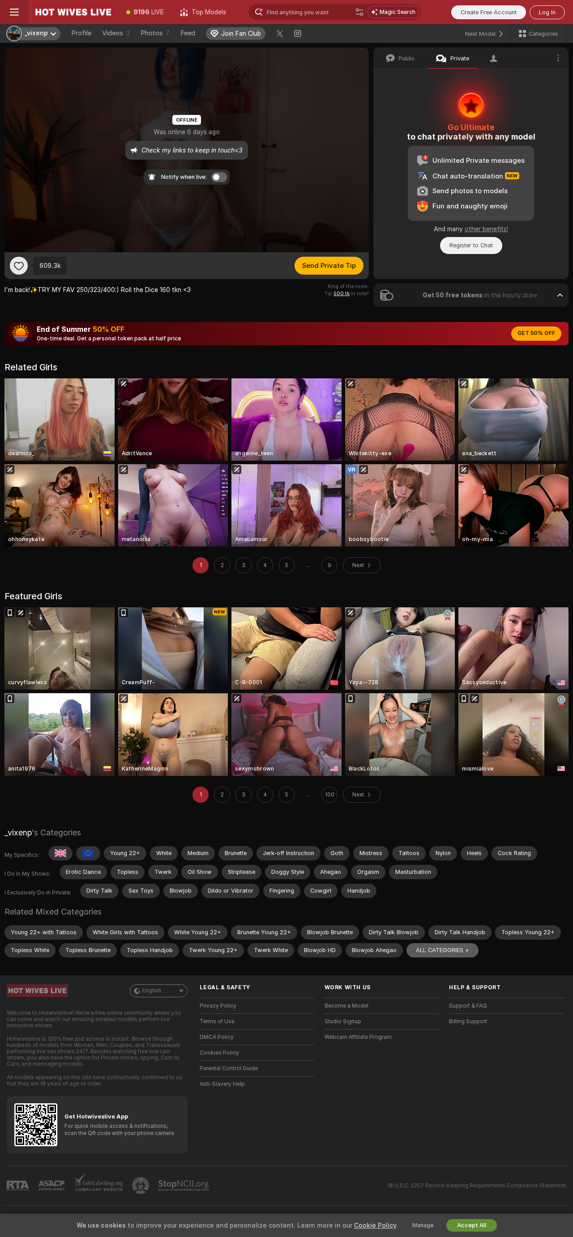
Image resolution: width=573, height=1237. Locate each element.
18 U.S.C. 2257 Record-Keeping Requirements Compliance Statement (476, 1185)
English (151, 990)
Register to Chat (471, 245)
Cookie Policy (375, 1225)
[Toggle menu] (14, 12)
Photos (155, 33)
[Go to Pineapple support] (141, 1185)
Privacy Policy (218, 1006)
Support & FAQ (468, 1006)
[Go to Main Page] (73, 12)
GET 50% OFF (536, 333)
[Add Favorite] (19, 266)
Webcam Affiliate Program (358, 1037)
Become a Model (346, 1006)
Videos (116, 33)
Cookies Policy (219, 1053)
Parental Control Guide (229, 1068)
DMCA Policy (217, 1037)
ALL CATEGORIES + (442, 950)
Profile (81, 33)
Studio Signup (343, 1021)
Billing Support (468, 1021)
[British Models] (60, 853)
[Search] (359, 12)
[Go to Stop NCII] (184, 1185)
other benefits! (486, 229)
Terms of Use (217, 1021)
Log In (547, 12)
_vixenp (18, 832)
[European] (88, 853)
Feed (187, 33)
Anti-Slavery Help (222, 1084)
